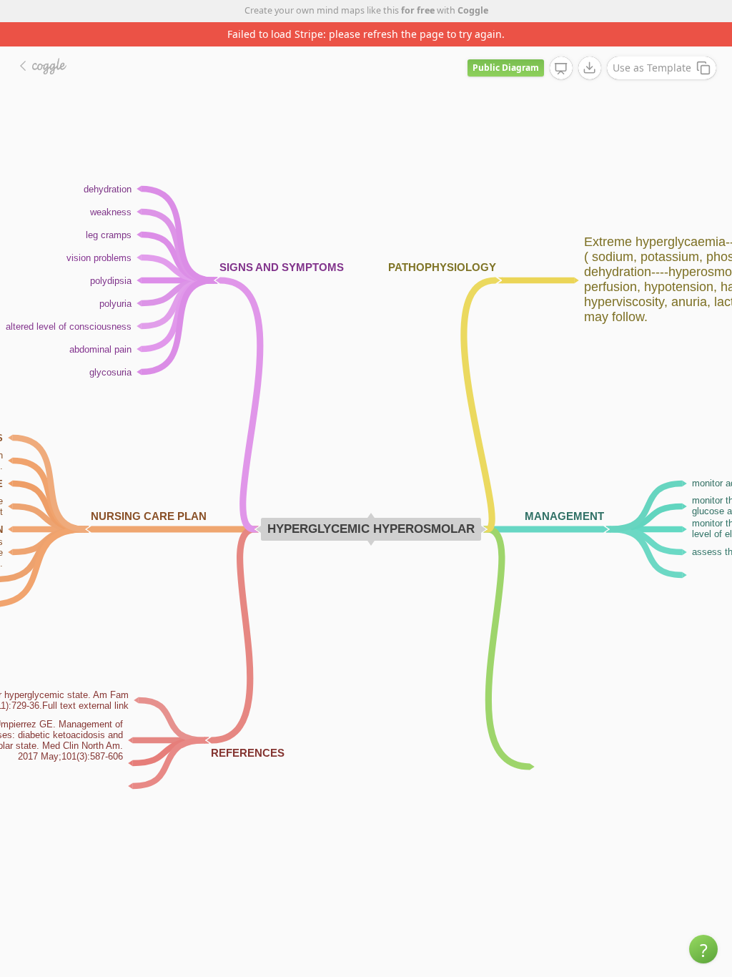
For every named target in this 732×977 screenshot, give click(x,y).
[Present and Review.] (561, 68)
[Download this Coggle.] (589, 68)
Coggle (473, 10)
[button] (703, 949)
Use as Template (652, 67)
